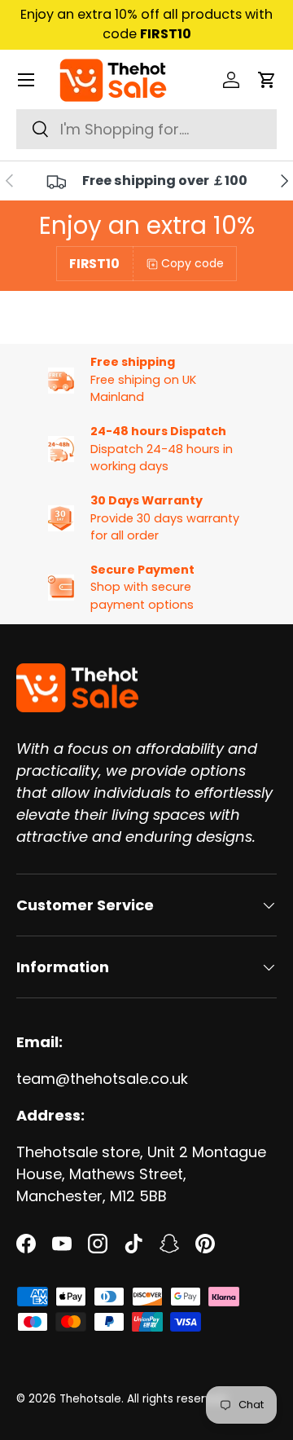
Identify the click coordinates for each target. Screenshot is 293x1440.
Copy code (192, 263)
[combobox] (146, 129)
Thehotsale (90, 1399)
